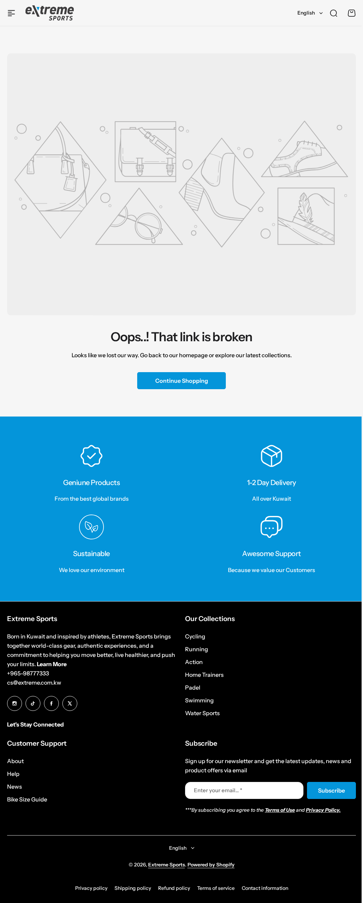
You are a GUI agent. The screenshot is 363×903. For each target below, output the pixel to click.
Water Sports (200, 713)
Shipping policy (130, 888)
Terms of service (213, 888)
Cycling (193, 636)
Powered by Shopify (208, 864)
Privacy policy (88, 888)
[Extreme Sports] (49, 13)
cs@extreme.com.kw (34, 682)
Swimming (197, 700)
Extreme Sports (163, 864)
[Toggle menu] (11, 13)
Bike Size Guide (27, 799)
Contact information (262, 888)
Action (191, 661)
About (15, 761)
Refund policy (171, 888)
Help (13, 773)
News (14, 786)
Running (194, 649)
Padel (190, 687)
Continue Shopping (181, 380)
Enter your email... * (215, 790)
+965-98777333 (28, 673)
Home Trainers (202, 674)
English (306, 13)
